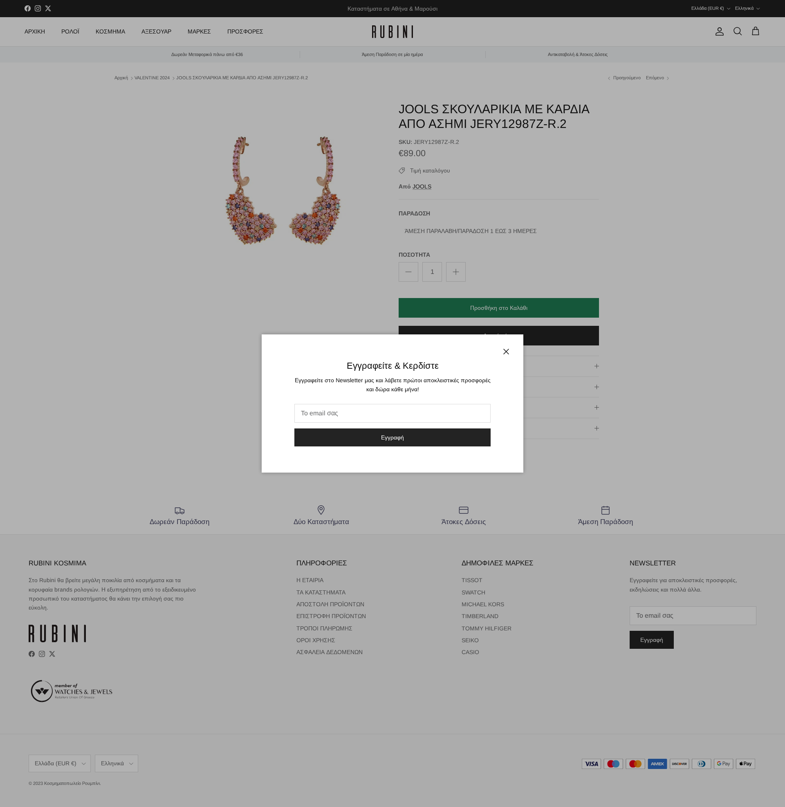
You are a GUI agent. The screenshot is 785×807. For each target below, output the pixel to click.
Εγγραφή (392, 437)
